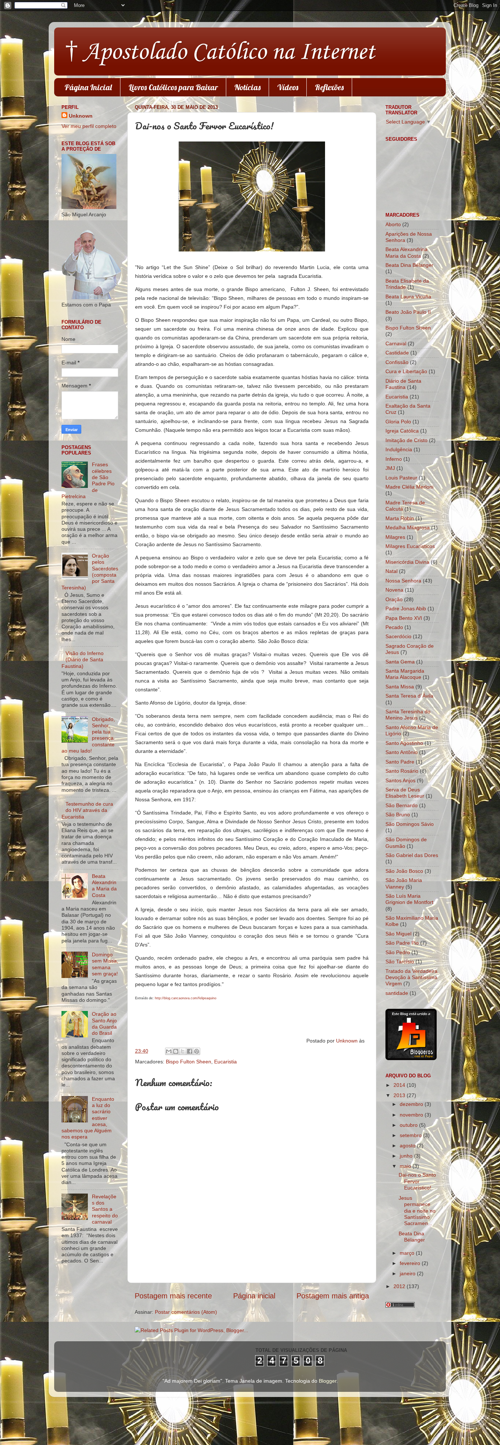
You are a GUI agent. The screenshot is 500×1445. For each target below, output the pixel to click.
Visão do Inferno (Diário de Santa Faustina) (82, 659)
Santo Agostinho (404, 743)
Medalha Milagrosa (407, 527)
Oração (394, 599)
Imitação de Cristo (406, 440)
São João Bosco (404, 871)
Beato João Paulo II (408, 312)
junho (407, 1156)
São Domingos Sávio (409, 824)
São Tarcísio (399, 961)
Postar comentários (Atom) (186, 1312)
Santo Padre (399, 762)
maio (406, 1166)
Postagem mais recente (173, 1296)
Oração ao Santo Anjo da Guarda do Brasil (104, 1023)
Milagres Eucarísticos (410, 546)
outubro (409, 1125)
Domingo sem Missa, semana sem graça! (105, 964)
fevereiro (411, 1263)
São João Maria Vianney (403, 883)
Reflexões (329, 87)
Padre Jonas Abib (405, 608)
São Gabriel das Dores (411, 855)
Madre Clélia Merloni (409, 487)
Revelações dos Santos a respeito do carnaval (105, 1209)
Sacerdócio (398, 636)
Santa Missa (399, 687)
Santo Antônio (401, 752)
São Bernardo (401, 805)
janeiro (408, 1273)
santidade (396, 993)
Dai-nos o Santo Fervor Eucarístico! (417, 1181)
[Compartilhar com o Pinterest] (196, 1051)
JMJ (390, 468)
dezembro (412, 1104)
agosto (408, 1145)
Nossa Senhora (403, 581)
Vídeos (287, 87)
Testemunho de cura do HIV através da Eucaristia (87, 810)
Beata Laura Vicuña (408, 296)
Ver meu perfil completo (88, 126)
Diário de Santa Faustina (403, 384)
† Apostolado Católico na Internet (220, 52)
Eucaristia (225, 1062)
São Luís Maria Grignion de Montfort (409, 899)
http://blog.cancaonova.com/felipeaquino (185, 998)
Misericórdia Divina (407, 562)
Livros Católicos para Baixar (173, 87)
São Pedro (397, 952)
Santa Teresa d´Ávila (409, 696)
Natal (391, 571)
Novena (394, 590)
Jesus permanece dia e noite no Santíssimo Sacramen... (417, 1210)
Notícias (247, 87)
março (408, 1253)
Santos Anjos (400, 780)
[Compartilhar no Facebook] (189, 1051)
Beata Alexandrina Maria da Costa (104, 885)
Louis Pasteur (401, 478)
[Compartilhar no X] (182, 1051)
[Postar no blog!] (175, 1051)
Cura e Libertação (406, 371)
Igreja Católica (402, 431)
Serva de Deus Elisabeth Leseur (404, 793)
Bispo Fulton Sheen (188, 1062)
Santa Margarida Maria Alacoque (404, 674)
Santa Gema (400, 662)
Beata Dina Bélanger (409, 265)
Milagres (395, 537)
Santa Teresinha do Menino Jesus (407, 715)
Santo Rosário (401, 771)
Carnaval (395, 343)
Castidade (397, 353)
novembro (412, 1115)
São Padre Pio (402, 943)
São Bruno (397, 814)
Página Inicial (88, 87)
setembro (411, 1135)
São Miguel (398, 934)
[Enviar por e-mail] (168, 1051)
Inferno (393, 459)
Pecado (394, 627)
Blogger (327, 1381)
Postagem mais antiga (332, 1296)
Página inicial (254, 1296)
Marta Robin (399, 518)
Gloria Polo (398, 421)
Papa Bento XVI (403, 618)
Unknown (347, 1041)
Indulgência (398, 449)
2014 (400, 1085)
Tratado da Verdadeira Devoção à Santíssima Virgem (411, 977)
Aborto (393, 224)
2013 (400, 1095)
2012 (400, 1286)
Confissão (396, 362)
